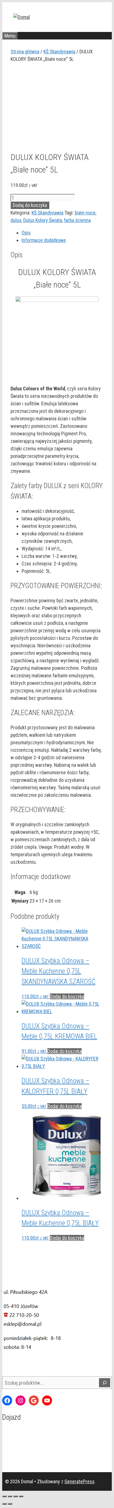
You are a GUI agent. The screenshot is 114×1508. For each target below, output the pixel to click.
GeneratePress (79, 1481)
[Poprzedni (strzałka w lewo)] (4, 1504)
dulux (16, 220)
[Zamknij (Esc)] (21, 1496)
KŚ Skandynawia (59, 51)
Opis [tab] (26, 233)
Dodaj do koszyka (30, 205)
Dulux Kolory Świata (42, 220)
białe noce (85, 213)
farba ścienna (77, 220)
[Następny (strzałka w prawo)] (10, 1504)
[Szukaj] (104, 1382)
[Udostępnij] (15, 1496)
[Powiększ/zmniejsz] (4, 1496)
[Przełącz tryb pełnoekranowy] (10, 1496)
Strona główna (25, 51)
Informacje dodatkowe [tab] (44, 240)
